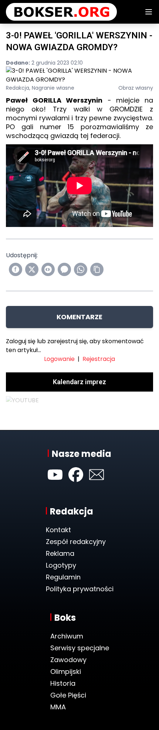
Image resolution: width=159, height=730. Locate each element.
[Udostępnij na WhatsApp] (80, 269)
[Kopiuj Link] (97, 269)
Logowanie (59, 359)
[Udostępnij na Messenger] (64, 269)
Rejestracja (98, 359)
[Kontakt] (96, 474)
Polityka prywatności (80, 588)
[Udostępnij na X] (31, 269)
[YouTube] (55, 474)
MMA (58, 707)
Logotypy (61, 565)
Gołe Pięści (68, 695)
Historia (62, 683)
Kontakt (58, 529)
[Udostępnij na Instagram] (48, 269)
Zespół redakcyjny (76, 541)
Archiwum (66, 636)
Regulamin (63, 577)
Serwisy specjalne (79, 647)
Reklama (60, 553)
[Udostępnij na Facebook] (15, 269)
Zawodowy (68, 659)
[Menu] (148, 11)
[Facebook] (75, 474)
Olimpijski (65, 671)
